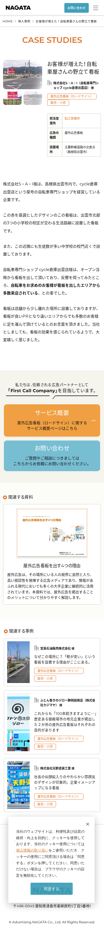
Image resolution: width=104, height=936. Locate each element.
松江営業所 (72, 118)
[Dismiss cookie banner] (88, 825)
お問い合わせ (76, 8)
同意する (51, 888)
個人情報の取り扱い (32, 850)
